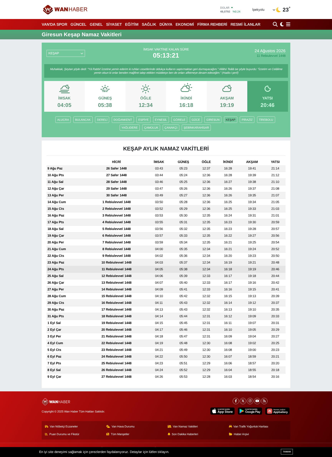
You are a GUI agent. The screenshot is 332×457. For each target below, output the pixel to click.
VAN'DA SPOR (54, 24)
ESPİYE (143, 119)
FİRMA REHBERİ (212, 24)
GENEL (96, 24)
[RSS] (264, 401)
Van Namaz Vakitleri (185, 426)
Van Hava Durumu (123, 426)
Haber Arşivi (241, 434)
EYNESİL (161, 119)
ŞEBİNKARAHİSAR (196, 127)
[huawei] (277, 411)
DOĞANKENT (123, 119)
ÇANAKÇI (170, 127)
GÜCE (196, 119)
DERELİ (102, 119)
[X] (243, 401)
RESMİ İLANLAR (245, 24)
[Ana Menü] (287, 24)
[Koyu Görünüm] (281, 24)
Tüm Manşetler (120, 434)
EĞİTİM (132, 24)
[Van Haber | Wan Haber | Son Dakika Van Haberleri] (65, 9)
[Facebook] (236, 401)
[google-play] (250, 411)
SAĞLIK (149, 24)
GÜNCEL (78, 24)
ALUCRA (63, 119)
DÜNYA (165, 24)
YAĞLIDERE (129, 127)
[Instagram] (250, 401)
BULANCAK (83, 119)
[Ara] (275, 24)
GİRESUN (213, 119)
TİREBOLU (266, 119)
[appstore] (222, 411)
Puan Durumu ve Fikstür (64, 434)
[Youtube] (257, 401)
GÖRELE (179, 119)
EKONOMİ (185, 24)
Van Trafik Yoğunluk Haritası (250, 426)
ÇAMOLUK (151, 127)
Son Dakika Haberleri (185, 434)
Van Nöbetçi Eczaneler (64, 426)
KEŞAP (230, 119)
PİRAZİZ (247, 119)
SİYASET (114, 24)
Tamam (287, 451)
